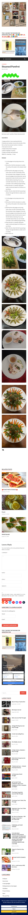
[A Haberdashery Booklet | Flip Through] (6, 750)
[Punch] (14, 510)
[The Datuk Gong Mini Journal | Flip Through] (6, 792)
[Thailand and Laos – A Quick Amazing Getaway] (6, 766)
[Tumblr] (23, 602)
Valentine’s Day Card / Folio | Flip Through (19, 809)
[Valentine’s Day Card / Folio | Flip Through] (6, 808)
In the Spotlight (6, 883)
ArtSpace (5, 878)
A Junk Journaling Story (18, 734)
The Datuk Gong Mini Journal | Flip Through (17, 793)
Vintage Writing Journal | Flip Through (18, 726)
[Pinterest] (13, 602)
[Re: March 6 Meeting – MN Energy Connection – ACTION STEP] (6, 816)
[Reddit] (3, 602)
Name (4, 572)
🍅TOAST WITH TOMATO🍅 (10, 489)
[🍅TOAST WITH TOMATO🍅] (14, 488)
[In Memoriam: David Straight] (6, 774)
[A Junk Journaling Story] (6, 734)
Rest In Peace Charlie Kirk (18, 701)
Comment (5, 552)
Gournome (4, 64)
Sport (4, 893)
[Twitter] (10, 602)
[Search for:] (14, 692)
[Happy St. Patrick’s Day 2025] (6, 849)
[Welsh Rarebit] (14, 532)
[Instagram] (20, 602)
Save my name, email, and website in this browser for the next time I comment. (13, 595)
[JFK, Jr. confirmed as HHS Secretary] (6, 865)
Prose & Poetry (6, 891)
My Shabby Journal (17, 742)
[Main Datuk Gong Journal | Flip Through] (6, 758)
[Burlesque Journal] (6, 710)
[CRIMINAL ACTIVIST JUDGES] (6, 825)
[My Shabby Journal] (6, 742)
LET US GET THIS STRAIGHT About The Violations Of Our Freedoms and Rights (19, 784)
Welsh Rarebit (6, 534)
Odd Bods (5, 888)
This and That (6, 895)
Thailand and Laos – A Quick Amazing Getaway (19, 766)
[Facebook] (17, 602)
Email (4, 579)
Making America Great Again (10, 886)
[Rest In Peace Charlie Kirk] (6, 702)
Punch (3, 512)
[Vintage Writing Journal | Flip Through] (6, 726)
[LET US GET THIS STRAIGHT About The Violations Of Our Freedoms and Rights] (6, 782)
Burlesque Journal (16, 709)
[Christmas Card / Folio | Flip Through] (6, 800)
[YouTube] (6, 602)
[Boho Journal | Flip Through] (6, 718)
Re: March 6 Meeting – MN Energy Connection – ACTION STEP (18, 818)
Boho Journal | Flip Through (19, 717)
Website (4, 586)
